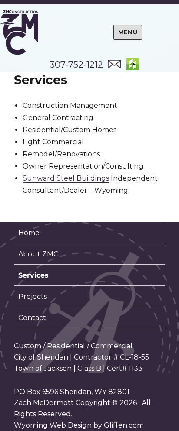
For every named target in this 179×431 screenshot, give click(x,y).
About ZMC (38, 254)
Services (33, 275)
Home (29, 233)
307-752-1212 (76, 64)
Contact (32, 318)
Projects (32, 296)
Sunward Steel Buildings (66, 178)
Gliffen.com (124, 425)
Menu (127, 32)
